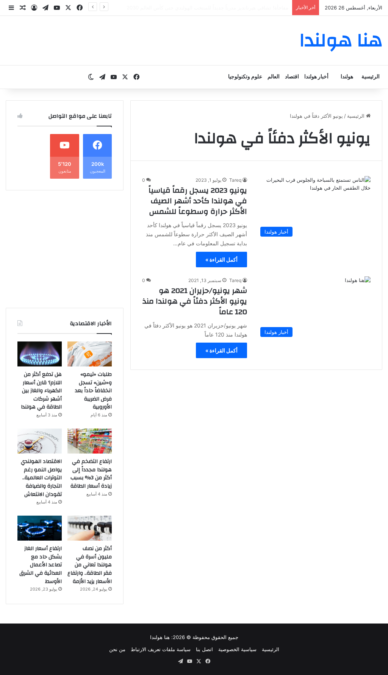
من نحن (117, 649)
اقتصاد (292, 77)
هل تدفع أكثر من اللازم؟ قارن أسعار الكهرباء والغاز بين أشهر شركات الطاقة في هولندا (41, 390)
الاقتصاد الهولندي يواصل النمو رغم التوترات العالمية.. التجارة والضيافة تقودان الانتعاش (41, 478)
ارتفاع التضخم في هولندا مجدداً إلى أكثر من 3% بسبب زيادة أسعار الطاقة (91, 474)
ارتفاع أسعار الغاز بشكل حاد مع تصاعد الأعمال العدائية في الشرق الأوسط (40, 565)
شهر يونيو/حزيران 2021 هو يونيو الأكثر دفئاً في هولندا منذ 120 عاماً (194, 301)
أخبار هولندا (316, 77)
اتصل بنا (204, 649)
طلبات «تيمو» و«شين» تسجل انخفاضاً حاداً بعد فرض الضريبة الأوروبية (93, 390)
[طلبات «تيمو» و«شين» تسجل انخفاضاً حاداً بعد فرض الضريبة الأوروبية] (89, 353)
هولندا (347, 77)
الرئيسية (370, 77)
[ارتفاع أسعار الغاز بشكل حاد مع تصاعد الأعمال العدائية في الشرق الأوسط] (39, 528)
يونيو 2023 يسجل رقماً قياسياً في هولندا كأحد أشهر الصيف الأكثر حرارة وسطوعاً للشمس (198, 200)
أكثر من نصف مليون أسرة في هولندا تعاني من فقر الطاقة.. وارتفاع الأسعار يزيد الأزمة (89, 565)
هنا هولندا (160, 637)
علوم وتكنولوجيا (245, 77)
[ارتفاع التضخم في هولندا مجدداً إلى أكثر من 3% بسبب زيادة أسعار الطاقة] (89, 441)
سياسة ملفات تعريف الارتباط (161, 649)
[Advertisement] (65, 249)
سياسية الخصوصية (237, 649)
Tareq (235, 180)
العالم (274, 77)
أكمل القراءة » (221, 259)
